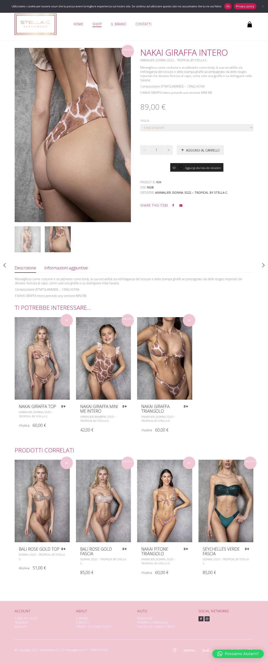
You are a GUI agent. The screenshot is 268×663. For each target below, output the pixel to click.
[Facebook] (201, 618)
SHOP (97, 24)
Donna (161, 60)
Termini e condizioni (152, 622)
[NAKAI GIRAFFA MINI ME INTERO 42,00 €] (4, 265)
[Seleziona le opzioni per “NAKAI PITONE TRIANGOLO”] (187, 549)
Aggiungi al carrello (203, 150)
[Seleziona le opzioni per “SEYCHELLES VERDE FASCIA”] (248, 549)
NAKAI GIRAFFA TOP (37, 406)
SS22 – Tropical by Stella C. (187, 60)
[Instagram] (207, 618)
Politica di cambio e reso (156, 627)
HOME (78, 24)
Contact (82, 622)
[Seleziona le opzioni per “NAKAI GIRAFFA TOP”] (64, 406)
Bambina (100, 416)
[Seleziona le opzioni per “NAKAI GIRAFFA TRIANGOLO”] (187, 406)
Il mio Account (26, 618)
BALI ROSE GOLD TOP (39, 549)
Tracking (21, 622)
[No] (263, 6)
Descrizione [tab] (25, 268)
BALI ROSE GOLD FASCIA (96, 551)
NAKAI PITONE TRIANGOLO (154, 551)
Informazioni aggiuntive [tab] (66, 268)
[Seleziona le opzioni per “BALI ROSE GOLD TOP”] (64, 549)
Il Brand (82, 618)
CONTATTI (143, 24)
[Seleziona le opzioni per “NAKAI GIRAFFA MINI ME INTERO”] (125, 406)
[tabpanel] (28, 239)
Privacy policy (245, 6)
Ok (228, 6)
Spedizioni (144, 618)
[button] (238, 654)
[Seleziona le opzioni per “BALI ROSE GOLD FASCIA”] (125, 549)
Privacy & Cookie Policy (93, 627)
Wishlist (21, 627)
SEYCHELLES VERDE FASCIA (221, 551)
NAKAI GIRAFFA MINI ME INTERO (99, 409)
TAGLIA (144, 120)
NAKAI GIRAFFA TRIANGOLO (155, 409)
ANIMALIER (147, 60)
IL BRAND (118, 24)
